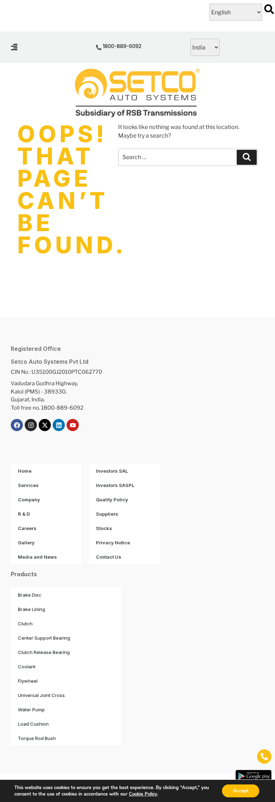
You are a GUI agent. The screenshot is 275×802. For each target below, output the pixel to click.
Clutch (25, 623)
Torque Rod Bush (37, 738)
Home (25, 471)
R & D (24, 514)
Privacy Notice (113, 542)
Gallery (26, 542)
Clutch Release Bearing (44, 652)
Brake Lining (31, 609)
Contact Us (108, 557)
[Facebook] (17, 425)
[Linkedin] (59, 425)
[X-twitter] (45, 425)
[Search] (247, 157)
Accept (241, 790)
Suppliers (107, 514)
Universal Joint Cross (41, 695)
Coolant (26, 666)
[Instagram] (31, 425)
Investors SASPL (115, 485)
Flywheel (28, 681)
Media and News (37, 557)
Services (28, 485)
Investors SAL (112, 471)
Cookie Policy (143, 794)
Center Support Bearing (44, 638)
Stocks (104, 528)
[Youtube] (73, 425)
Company (29, 499)
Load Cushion (33, 724)
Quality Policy (112, 499)
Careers (27, 528)
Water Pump (31, 709)
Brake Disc (30, 595)
